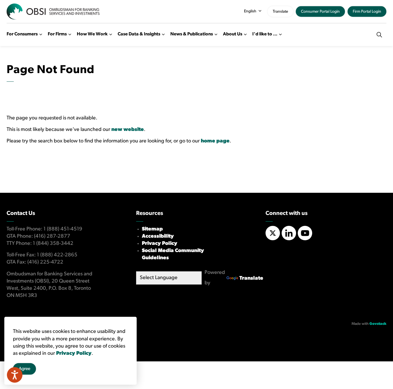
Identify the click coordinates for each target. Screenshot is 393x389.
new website (127, 129)
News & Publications (191, 34)
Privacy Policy (159, 243)
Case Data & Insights (139, 34)
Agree (24, 369)
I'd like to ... (264, 34)
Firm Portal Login (367, 11)
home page (215, 141)
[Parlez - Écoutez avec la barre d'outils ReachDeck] (14, 375)
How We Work (92, 34)
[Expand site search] (379, 34)
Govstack (377, 324)
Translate (280, 11)
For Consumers (22, 34)
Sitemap (152, 229)
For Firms (57, 34)
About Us (232, 34)
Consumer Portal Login (320, 11)
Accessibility (158, 236)
